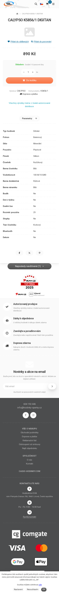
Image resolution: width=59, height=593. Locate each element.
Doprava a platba (30, 94)
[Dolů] (23, 72)
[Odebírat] (52, 386)
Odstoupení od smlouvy (29, 444)
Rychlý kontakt (29, 517)
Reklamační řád (29, 440)
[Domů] (8, 4)
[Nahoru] (33, 72)
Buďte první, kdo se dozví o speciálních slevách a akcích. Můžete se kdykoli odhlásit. (29, 377)
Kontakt (29, 463)
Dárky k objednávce (23, 318)
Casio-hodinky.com (29, 471)
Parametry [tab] (29, 118)
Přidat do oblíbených (20, 41)
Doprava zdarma (22, 343)
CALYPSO (21, 91)
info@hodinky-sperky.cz (29, 407)
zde (40, 585)
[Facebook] (26, 415)
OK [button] (44, 589)
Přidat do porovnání (42, 41)
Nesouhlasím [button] (32, 589)
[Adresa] (29, 489)
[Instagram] (33, 415)
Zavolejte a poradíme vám (27, 331)
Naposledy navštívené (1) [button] (28, 266)
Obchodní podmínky (29, 432)
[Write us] (29, 512)
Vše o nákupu (29, 428)
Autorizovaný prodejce (25, 304)
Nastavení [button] (18, 589)
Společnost (29, 456)
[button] (19, 253)
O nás (29, 460)
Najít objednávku (29, 448)
